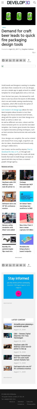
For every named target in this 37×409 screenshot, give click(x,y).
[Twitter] (6, 60)
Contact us (21, 404)
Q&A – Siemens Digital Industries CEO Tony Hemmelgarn (22, 336)
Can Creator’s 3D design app (12, 110)
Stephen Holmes (28, 49)
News (4, 27)
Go (18, 293)
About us (12, 402)
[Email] (20, 60)
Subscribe (30, 402)
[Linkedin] (10, 60)
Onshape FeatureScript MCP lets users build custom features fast (22, 358)
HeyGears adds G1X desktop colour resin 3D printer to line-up (22, 347)
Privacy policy (31, 404)
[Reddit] (17, 60)
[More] (24, 60)
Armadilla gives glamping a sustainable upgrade (23, 325)
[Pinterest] (13, 60)
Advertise (21, 402)
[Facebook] (3, 60)
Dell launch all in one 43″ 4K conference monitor (23, 368)
